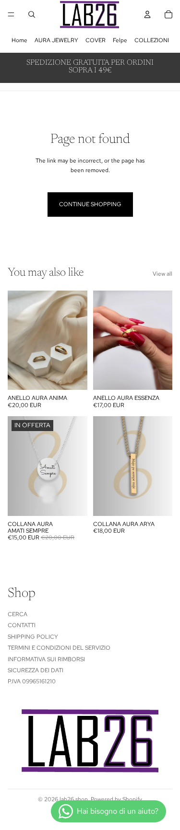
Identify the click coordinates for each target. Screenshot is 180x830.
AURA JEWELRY (56, 40)
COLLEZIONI (151, 40)
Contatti (22, 625)
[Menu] (11, 14)
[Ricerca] (31, 14)
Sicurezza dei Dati (35, 670)
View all (162, 274)
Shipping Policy (33, 636)
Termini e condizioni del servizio (59, 648)
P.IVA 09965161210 (32, 681)
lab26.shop (74, 799)
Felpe (120, 40)
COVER (95, 40)
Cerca (17, 614)
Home (19, 40)
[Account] (147, 14)
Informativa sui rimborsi (46, 659)
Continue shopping (90, 204)
